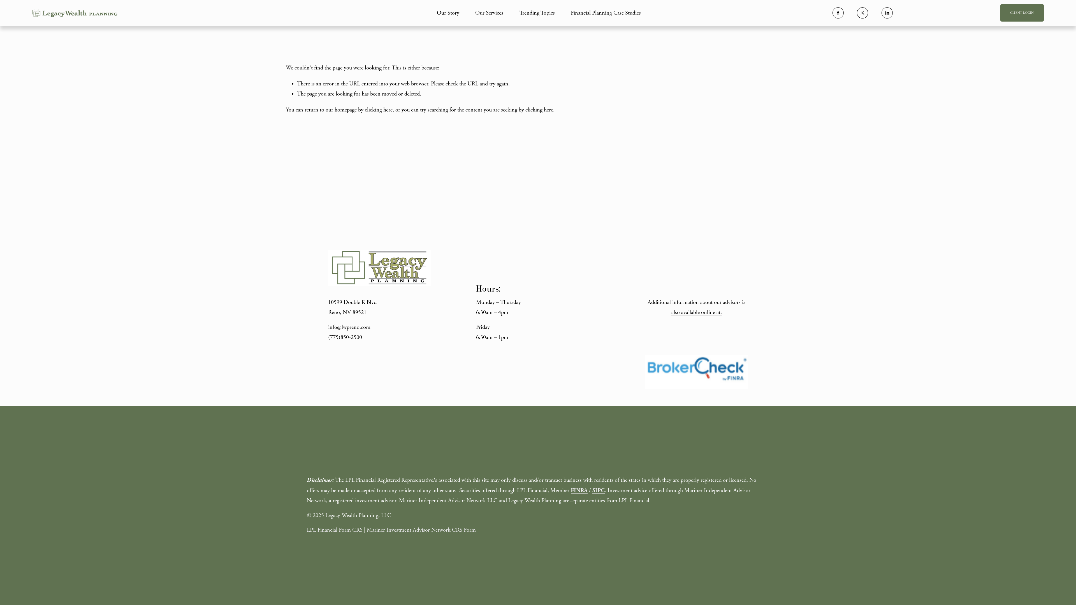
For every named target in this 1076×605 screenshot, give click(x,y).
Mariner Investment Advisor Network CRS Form (421, 530)
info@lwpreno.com (349, 327)
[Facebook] (838, 12)
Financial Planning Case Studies (606, 13)
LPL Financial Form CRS (335, 530)
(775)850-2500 (345, 337)
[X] (862, 12)
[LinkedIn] (887, 12)
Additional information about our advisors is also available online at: (696, 307)
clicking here (379, 109)
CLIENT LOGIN (1022, 13)
